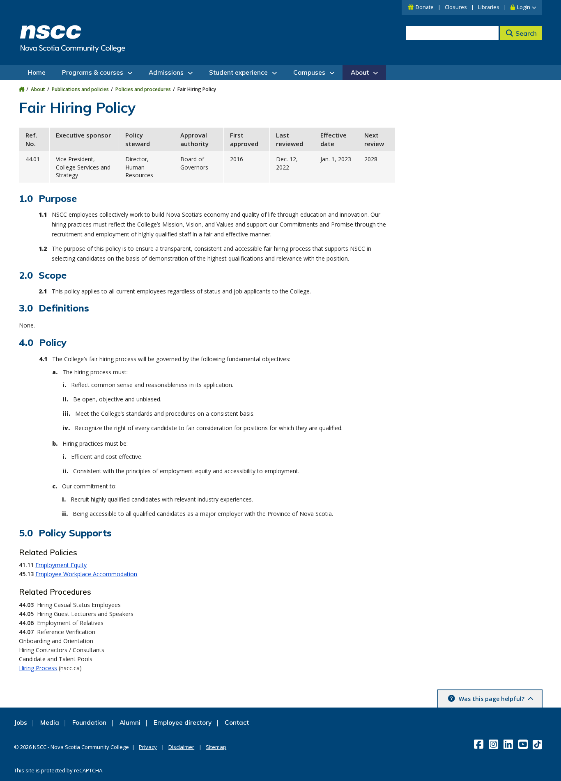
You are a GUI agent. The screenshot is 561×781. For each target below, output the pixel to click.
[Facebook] (479, 744)
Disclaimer (181, 747)
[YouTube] (523, 744)
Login (523, 7)
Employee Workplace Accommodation (86, 574)
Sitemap (216, 747)
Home (37, 72)
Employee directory (183, 722)
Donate (425, 7)
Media (49, 722)
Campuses (309, 72)
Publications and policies (80, 89)
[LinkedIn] (509, 744)
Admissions (166, 72)
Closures (456, 7)
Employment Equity (61, 565)
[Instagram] (494, 744)
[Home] (21, 89)
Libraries (488, 7)
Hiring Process (38, 668)
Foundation (89, 722)
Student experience (238, 72)
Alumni (130, 722)
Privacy (148, 747)
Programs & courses (92, 72)
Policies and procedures (143, 89)
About (360, 72)
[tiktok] (538, 744)
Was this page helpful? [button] (491, 699)
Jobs (20, 722)
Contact (237, 722)
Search (526, 33)
